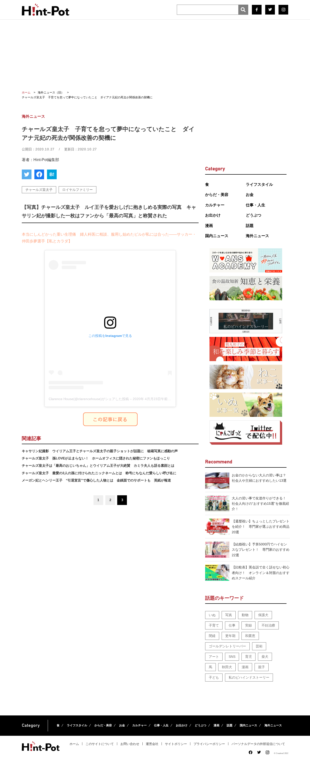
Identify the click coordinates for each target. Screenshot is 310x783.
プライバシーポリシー (209, 744)
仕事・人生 (255, 205)
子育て (214, 625)
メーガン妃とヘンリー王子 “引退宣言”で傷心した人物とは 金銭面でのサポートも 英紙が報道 (96, 480)
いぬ (212, 615)
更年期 (230, 636)
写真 (228, 615)
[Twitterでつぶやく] (26, 174)
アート (214, 657)
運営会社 (152, 744)
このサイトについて (99, 744)
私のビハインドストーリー (249, 677)
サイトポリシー (176, 744)
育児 (248, 657)
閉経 (212, 636)
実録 (248, 625)
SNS (232, 657)
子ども (214, 677)
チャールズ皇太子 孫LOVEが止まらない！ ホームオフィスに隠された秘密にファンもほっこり (96, 458)
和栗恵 (250, 636)
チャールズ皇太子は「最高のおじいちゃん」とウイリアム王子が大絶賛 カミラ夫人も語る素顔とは (98, 465)
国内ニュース (216, 236)
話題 (250, 226)
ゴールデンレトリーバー (227, 646)
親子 (261, 667)
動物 (245, 615)
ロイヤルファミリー (77, 190)
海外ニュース (257, 236)
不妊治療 (268, 625)
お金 (250, 195)
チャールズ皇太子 (39, 190)
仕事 (232, 625)
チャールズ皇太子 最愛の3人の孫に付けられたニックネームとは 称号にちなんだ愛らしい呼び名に (99, 473)
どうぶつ (253, 215)
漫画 (209, 226)
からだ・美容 (216, 195)
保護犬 (263, 615)
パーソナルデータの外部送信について (258, 744)
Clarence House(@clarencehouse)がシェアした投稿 (89, 399)
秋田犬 (227, 667)
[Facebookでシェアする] (39, 174)
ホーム (74, 744)
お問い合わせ (129, 744)
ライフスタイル (259, 184)
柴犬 (265, 657)
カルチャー (215, 205)
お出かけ (213, 215)
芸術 (259, 646)
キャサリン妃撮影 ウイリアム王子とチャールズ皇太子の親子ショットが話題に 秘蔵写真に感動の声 (100, 451)
